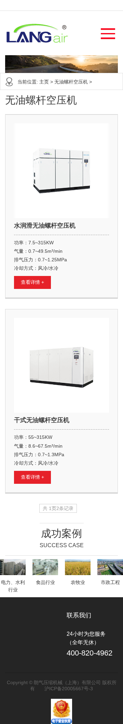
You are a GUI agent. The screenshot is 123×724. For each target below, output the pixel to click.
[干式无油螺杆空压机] (61, 365)
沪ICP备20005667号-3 (68, 688)
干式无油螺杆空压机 (41, 420)
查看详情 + (32, 282)
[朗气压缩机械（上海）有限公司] (37, 33)
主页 (44, 81)
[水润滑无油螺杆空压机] (61, 170)
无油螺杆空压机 (71, 81)
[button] (104, 31)
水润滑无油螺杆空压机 (45, 225)
